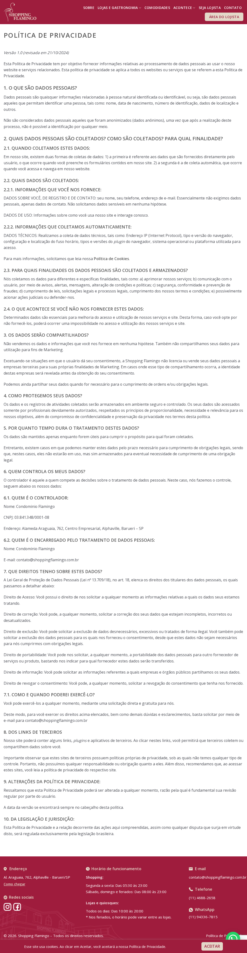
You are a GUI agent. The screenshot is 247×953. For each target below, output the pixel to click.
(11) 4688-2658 (202, 897)
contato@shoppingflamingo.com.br (218, 877)
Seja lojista (210, 7)
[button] (233, 939)
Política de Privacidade (224, 935)
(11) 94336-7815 (203, 916)
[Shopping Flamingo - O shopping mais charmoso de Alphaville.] (20, 12)
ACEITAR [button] (212, 946)
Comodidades (157, 7)
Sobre (88, 7)
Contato (233, 7)
